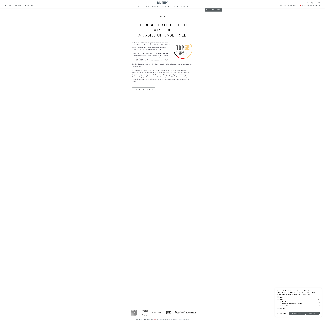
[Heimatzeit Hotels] (179, 312)
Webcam (29, 5)
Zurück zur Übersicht (143, 89)
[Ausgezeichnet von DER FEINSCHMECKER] (191, 312)
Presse (162, 16)
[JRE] (168, 312)
